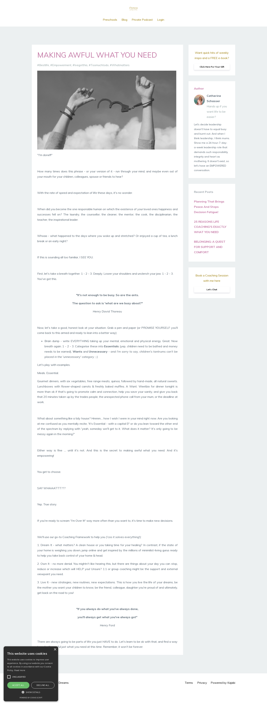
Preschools (110, 19)
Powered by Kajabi (223, 682)
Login (160, 19)
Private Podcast (142, 19)
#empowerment (60, 65)
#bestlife (43, 65)
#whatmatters (120, 65)
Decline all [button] (43, 685)
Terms (189, 682)
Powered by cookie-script (31, 697)
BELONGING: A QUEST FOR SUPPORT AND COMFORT (209, 247)
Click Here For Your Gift (212, 66)
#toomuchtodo (99, 65)
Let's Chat (212, 289)
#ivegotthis (80, 65)
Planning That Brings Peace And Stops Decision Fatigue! (209, 207)
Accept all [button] (18, 685)
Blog (124, 19)
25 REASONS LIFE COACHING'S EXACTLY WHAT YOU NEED (210, 227)
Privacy (202, 682)
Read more (19, 670)
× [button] (55, 649)
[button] (30, 692)
